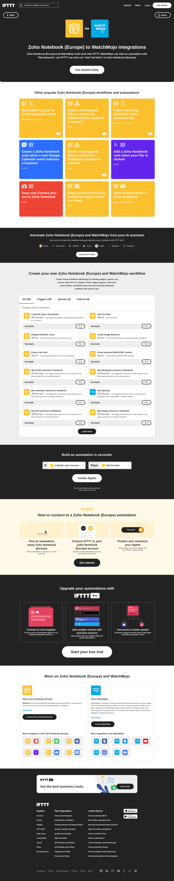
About (90, 871)
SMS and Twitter (61, 838)
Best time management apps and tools (103, 824)
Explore (127, 5)
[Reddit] (135, 871)
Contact (74, 871)
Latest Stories (95, 811)
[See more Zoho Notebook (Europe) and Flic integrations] (32, 752)
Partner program (62, 871)
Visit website (27, 710)
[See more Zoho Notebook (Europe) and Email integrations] (52, 752)
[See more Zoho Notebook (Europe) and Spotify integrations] (52, 741)
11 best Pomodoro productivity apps (102, 842)
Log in (148, 5)
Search (39, 842)
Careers (51, 871)
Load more (87, 431)
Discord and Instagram (63, 816)
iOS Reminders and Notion (65, 842)
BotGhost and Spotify (63, 833)
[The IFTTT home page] (9, 5)
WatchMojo (104, 47)
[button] (87, 563)
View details (29, 326)
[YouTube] (118, 871)
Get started (162, 5)
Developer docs (43, 851)
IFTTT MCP (41, 829)
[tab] (26, 299)
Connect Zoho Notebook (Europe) (40, 717)
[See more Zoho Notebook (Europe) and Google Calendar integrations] (73, 752)
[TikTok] (130, 871)
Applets (40, 824)
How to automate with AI (97, 816)
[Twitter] (124, 871)
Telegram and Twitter (62, 851)
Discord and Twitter (62, 856)
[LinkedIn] (107, 871)
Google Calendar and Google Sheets (69, 824)
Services (40, 816)
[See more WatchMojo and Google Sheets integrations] (100, 741)
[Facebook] (101, 871)
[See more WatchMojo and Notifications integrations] (121, 741)
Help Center (41, 833)
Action (102, 317)
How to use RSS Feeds (97, 833)
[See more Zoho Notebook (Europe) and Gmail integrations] (73, 741)
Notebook (26, 703)
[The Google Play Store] (130, 816)
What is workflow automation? (99, 829)
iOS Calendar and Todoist (64, 847)
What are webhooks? (96, 838)
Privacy (82, 871)
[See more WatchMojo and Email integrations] (121, 752)
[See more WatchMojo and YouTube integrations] (141, 741)
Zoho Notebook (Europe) (56, 47)
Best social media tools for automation (103, 856)
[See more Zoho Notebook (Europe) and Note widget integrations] (32, 741)
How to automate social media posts (102, 851)
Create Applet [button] (87, 478)
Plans (138, 5)
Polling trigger (38, 317)
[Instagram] (112, 871)
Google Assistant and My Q (65, 829)
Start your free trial (87, 652)
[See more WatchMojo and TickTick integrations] (100, 752)
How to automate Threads (98, 847)
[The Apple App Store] (130, 811)
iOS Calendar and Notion (64, 820)
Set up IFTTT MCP (87, 254)
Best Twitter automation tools (99, 820)
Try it (80, 326)
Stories (39, 820)
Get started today (87, 69)
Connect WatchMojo (102, 724)
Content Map (41, 838)
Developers (41, 871)
